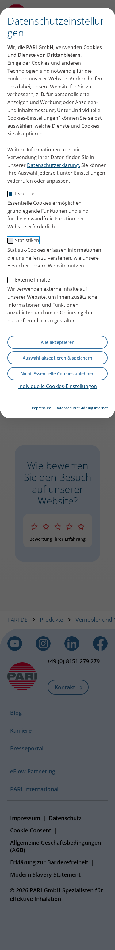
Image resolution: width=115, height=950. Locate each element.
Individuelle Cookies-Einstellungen (57, 386)
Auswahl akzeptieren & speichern (57, 358)
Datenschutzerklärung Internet (81, 408)
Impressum (41, 408)
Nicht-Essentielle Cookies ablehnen (57, 373)
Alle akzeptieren (58, 342)
